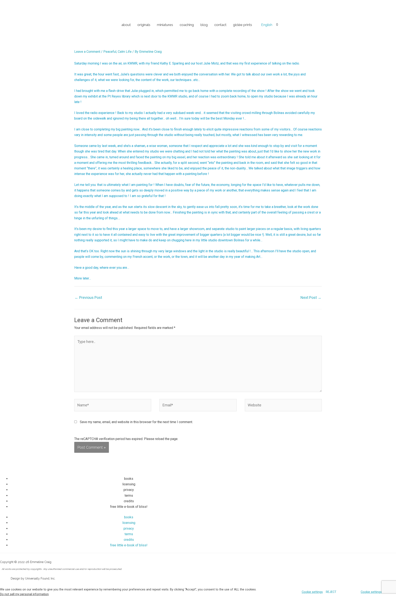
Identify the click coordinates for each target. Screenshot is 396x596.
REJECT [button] (331, 592)
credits (129, 501)
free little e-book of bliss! (128, 507)
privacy (129, 490)
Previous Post (88, 297)
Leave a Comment (87, 52)
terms (129, 495)
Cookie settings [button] (312, 592)
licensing (128, 484)
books (128, 479)
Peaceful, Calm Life (117, 52)
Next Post (311, 297)
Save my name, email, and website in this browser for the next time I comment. (136, 422)
